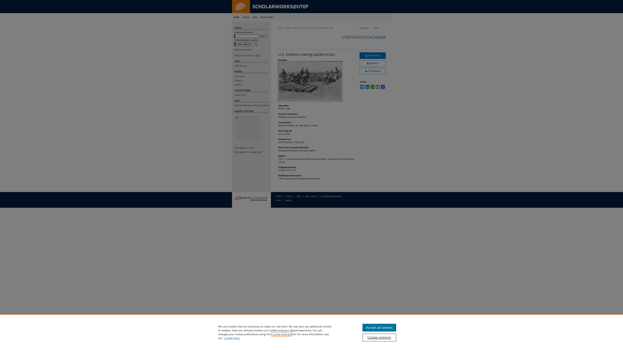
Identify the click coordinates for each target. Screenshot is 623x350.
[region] (311, 332)
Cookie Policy (232, 338)
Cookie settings (281, 334)
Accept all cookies (379, 327)
